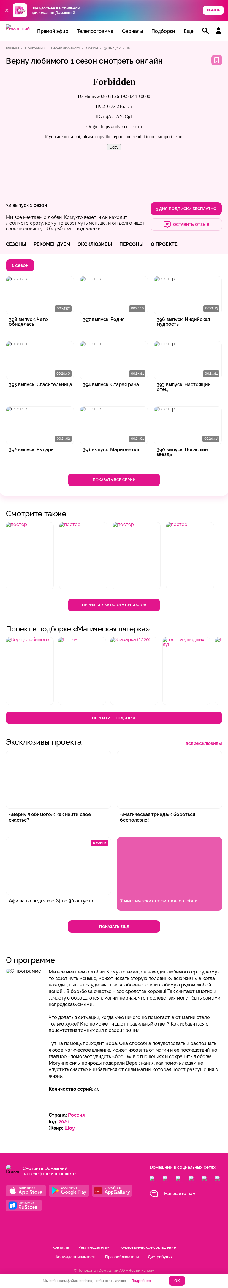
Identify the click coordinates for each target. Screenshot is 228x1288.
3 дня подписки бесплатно (186, 209)
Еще (189, 31)
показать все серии (114, 480)
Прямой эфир (52, 31)
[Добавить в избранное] (216, 60)
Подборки (163, 31)
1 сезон (38, 205)
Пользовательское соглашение (147, 1247)
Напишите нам (179, 1193)
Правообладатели (122, 1257)
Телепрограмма (95, 31)
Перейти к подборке (114, 718)
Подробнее (141, 1281)
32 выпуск (17, 205)
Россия (76, 1115)
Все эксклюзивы (204, 743)
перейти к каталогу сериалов (114, 605)
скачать (213, 10)
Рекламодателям (94, 1247)
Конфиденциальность (76, 1257)
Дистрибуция (160, 1257)
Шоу (69, 1128)
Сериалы (132, 31)
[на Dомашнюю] (18, 29)
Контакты (60, 1247)
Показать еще (114, 926)
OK (177, 1281)
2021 (63, 1121)
